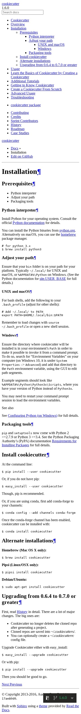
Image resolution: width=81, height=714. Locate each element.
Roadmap (18, 129)
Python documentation (29, 223)
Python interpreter (41, 36)
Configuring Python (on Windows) (32, 415)
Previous (16, 684)
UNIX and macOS (51, 44)
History (16, 125)
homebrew (68, 234)
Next (6, 684)
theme (43, 706)
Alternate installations (35, 61)
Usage (15, 69)
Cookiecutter (20, 20)
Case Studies (20, 133)
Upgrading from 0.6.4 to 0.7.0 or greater (48, 65)
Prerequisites (29, 32)
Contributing (20, 113)
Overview (18, 24)
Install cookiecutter (33, 57)
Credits (16, 117)
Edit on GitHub (22, 156)
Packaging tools (40, 53)
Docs (14, 148)
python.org (67, 230)
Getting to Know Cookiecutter (32, 85)
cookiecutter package (26, 105)
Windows (44, 49)
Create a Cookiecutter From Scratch (36, 89)
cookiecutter (10, 4)
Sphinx (22, 706)
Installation (18, 28)
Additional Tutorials (25, 81)
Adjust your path (41, 40)
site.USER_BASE (53, 279)
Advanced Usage (23, 93)
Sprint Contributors (24, 121)
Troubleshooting (22, 97)
